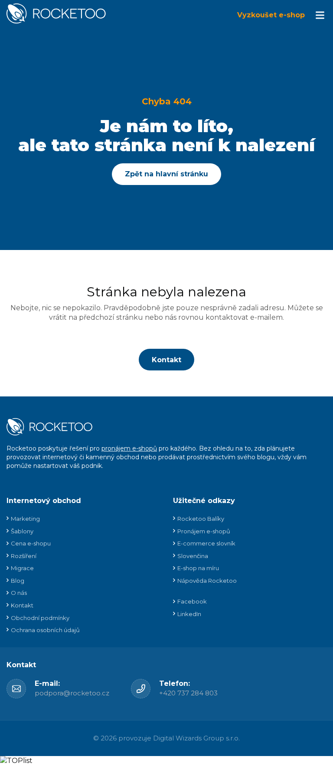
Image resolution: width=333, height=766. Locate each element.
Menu (319, 15)
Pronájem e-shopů (203, 531)
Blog (17, 580)
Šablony (22, 531)
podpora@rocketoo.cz (72, 693)
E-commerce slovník (206, 543)
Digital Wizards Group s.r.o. (196, 738)
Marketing (25, 518)
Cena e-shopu (31, 543)
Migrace (22, 568)
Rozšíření (23, 555)
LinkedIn (189, 613)
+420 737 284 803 (188, 693)
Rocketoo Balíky (200, 518)
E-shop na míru (198, 568)
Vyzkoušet (271, 15)
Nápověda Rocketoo (207, 580)
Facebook (192, 601)
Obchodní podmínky (40, 617)
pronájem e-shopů (129, 448)
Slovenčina (192, 555)
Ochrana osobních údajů (45, 629)
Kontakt (166, 360)
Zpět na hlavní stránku (166, 174)
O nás (19, 592)
